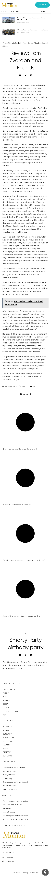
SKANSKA (6, 700)
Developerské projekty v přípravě (15, 782)
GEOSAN (6, 704)
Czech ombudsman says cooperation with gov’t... (24, 560)
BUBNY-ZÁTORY (8, 738)
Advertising (7, 808)
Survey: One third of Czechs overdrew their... (22, 616)
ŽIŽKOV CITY (7, 734)
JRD (4, 715)
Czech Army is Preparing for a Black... (32, 30)
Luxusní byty (7, 778)
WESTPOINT (7, 752)
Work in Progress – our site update (15, 801)
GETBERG (6, 708)
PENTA (5, 697)
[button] (42, 5)
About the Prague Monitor (12, 805)
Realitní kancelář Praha (11, 789)
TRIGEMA (6, 693)
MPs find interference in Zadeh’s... (17, 505)
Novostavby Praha (9, 771)
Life (34, 386)
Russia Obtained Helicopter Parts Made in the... (31, 18)
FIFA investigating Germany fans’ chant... (20, 449)
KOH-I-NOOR (8, 741)
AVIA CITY (6, 749)
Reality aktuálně (9, 775)
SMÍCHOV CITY (8, 730)
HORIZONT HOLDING (10, 711)
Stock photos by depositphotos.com (16, 819)
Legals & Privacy (9, 812)
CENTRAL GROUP (9, 689)
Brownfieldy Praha (9, 786)
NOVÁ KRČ (6, 745)
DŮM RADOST (8, 756)
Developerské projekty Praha (14, 767)
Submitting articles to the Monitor (15, 816)
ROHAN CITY (7, 727)
